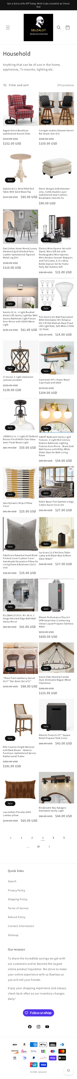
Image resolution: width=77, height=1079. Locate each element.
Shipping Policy (17, 899)
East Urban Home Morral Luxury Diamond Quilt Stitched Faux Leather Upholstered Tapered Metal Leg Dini (20, 253)
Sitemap (13, 935)
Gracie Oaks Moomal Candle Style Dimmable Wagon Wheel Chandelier (55, 679)
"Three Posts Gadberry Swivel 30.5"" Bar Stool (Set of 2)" (19, 680)
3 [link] (43, 838)
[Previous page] (11, 838)
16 (38, 846)
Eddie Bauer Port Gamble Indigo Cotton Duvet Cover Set (56, 503)
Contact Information (21, 926)
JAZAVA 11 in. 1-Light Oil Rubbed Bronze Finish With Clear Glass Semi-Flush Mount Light (20, 439)
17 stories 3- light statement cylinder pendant (18, 378)
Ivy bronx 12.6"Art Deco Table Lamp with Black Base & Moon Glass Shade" (55, 555)
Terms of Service (18, 908)
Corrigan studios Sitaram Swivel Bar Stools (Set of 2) (56, 132)
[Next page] (49, 846)
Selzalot (42, 1071)
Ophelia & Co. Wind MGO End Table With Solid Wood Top (18, 190)
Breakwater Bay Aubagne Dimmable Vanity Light (52, 809)
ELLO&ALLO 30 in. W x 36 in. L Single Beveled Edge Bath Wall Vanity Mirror (19, 618)
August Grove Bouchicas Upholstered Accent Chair (16, 132)
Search (12, 881)
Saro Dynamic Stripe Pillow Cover (17, 504)
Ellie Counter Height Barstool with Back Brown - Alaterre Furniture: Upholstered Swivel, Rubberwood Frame (19, 751)
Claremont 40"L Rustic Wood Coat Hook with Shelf (54, 381)
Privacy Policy (16, 890)
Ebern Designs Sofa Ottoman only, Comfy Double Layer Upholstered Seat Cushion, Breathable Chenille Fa (54, 193)
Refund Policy (16, 917)
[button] (8, 27)
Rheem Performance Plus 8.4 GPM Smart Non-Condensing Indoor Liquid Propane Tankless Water (56, 622)
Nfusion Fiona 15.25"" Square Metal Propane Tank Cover (54, 737)
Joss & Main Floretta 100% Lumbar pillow (17, 814)
